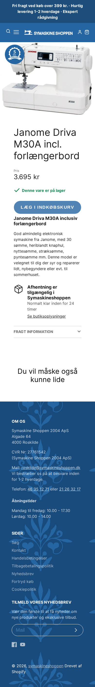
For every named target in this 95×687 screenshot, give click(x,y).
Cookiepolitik (24, 589)
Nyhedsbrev (23, 573)
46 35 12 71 (38, 489)
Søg (15, 542)
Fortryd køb (23, 581)
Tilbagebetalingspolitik (33, 565)
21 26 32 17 (70, 489)
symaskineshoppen (45, 665)
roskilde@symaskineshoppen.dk (50, 467)
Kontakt (19, 550)
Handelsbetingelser (29, 558)
